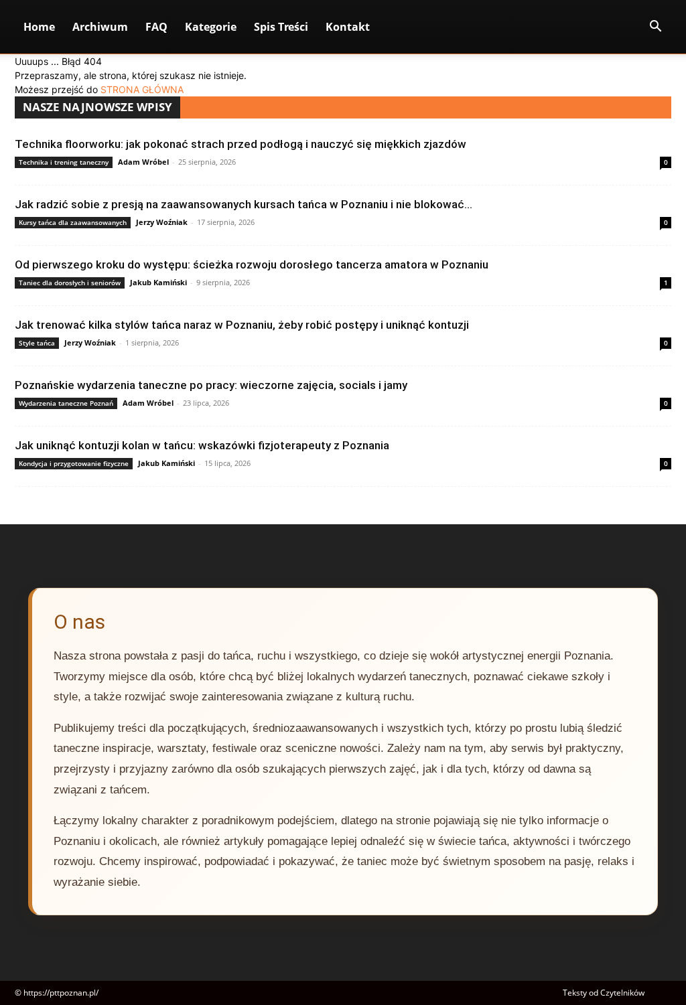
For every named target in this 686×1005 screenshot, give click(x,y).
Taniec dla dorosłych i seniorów (70, 282)
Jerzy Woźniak (162, 222)
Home (39, 26)
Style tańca (37, 342)
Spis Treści (281, 26)
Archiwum (100, 26)
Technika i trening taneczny (64, 162)
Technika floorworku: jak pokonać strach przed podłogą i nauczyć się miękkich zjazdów (240, 144)
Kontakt (348, 26)
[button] (655, 27)
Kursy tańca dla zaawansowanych (73, 222)
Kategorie (210, 26)
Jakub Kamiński (158, 282)
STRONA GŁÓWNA (142, 89)
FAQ (156, 26)
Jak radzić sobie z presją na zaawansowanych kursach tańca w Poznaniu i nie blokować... (243, 204)
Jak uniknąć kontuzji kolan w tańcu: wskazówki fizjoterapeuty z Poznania (202, 445)
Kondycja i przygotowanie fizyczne (74, 463)
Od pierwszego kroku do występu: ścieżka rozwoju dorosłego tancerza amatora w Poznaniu (251, 264)
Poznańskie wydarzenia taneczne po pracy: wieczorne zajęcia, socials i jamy (211, 385)
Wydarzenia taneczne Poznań (66, 403)
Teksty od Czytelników (603, 992)
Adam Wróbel (143, 162)
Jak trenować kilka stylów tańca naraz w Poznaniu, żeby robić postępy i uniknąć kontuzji (242, 324)
